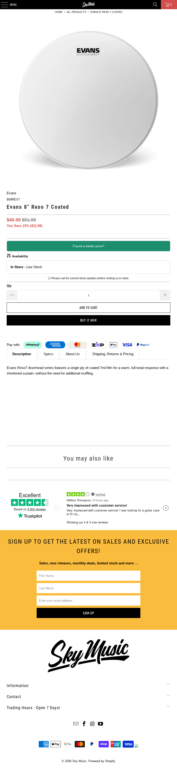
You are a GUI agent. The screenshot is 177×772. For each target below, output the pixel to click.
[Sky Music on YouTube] (100, 724)
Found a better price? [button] (88, 246)
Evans (11, 193)
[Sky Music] (88, 4)
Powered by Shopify (101, 761)
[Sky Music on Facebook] (84, 724)
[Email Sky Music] (76, 724)
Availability (20, 256)
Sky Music (79, 761)
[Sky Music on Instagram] (92, 724)
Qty (9, 285)
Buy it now (88, 320)
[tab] (22, 354)
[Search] (155, 4)
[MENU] (2, 4)
